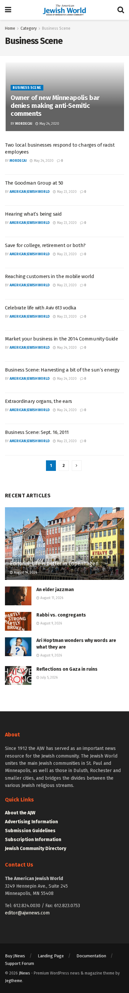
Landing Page (51, 955)
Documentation (91, 955)
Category (29, 28)
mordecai (23, 124)
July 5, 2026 (48, 678)
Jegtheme (13, 980)
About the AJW (20, 813)
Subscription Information (33, 839)
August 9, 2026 (50, 623)
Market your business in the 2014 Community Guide (61, 339)
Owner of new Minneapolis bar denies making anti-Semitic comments (55, 106)
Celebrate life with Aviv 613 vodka (40, 308)
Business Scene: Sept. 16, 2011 (37, 432)
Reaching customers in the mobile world (49, 276)
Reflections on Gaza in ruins (67, 669)
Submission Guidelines (30, 830)
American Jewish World (30, 192)
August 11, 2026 (51, 598)
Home (10, 28)
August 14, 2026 (25, 573)
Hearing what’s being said (33, 214)
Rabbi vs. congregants (61, 615)
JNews (24, 973)
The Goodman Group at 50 (34, 183)
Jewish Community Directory (35, 848)
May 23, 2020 (66, 192)
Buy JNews (15, 955)
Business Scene (56, 28)
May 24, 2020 (48, 124)
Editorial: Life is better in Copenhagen (54, 563)
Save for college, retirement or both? (45, 245)
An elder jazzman (55, 589)
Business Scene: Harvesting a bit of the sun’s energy (62, 370)
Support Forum (19, 963)
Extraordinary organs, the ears (38, 401)
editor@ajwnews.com (27, 913)
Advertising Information (31, 822)
